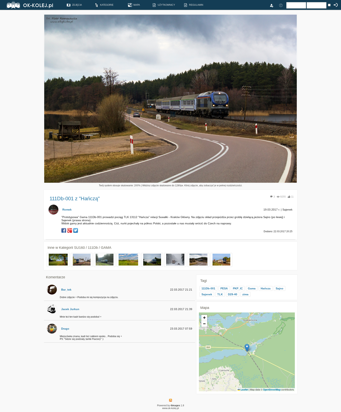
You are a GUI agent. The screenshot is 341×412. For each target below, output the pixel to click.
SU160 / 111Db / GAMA (92, 248)
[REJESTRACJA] (271, 5)
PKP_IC (238, 288)
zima (245, 294)
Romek (67, 209)
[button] (247, 348)
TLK (220, 294)
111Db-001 (208, 288)
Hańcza (266, 288)
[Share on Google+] (69, 230)
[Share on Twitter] (75, 230)
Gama (252, 288)
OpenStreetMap (272, 389)
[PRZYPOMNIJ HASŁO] (281, 5)
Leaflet (244, 389)
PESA (224, 288)
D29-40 (232, 294)
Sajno (279, 288)
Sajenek (206, 294)
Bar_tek (66, 289)
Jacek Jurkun (70, 309)
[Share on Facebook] (63, 230)
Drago (65, 328)
